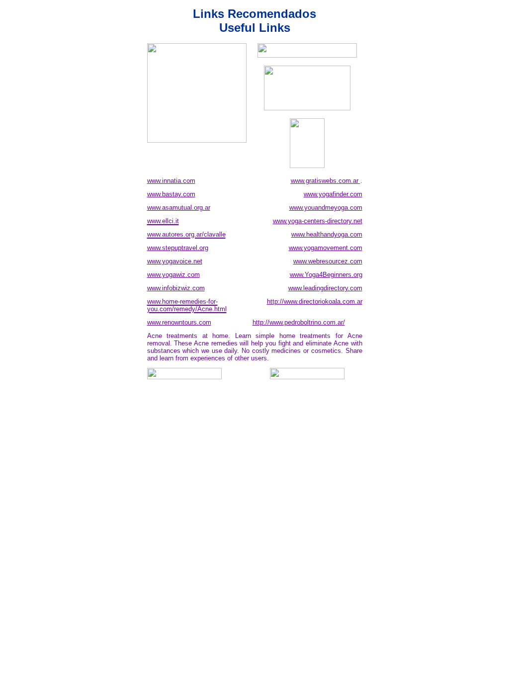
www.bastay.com (171, 194)
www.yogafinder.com (333, 194)
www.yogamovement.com (325, 248)
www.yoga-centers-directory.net (317, 221)
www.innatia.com (171, 180)
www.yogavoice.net (174, 261)
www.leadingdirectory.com (325, 288)
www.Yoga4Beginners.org (326, 274)
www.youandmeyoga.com (325, 207)
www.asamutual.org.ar (178, 207)
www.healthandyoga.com (326, 234)
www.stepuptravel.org (177, 248)
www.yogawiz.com (173, 274)
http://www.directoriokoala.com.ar (314, 301)
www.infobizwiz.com (176, 288)
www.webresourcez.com (327, 261)
